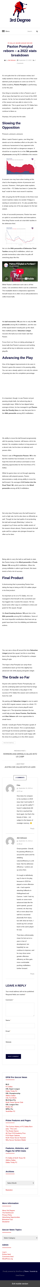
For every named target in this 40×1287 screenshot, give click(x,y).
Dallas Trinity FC (11, 1091)
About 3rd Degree (8, 1210)
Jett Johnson (12, 60)
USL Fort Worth (11, 1098)
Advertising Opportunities (11, 1217)
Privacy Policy (7, 1215)
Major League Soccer (24, 43)
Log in (4, 1252)
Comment (10, 1000)
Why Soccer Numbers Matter (16, 1140)
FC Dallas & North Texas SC (15, 1158)
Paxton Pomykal (9, 742)
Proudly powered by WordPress (13, 1271)
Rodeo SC (9, 1107)
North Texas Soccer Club (14, 1102)
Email (8, 1031)
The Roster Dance (12, 1131)
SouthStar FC (10, 1111)
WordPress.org (7, 1259)
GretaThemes (20, 1275)
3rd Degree (20, 20)
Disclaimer (6, 1222)
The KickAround (7, 1213)
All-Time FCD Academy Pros (16, 1133)
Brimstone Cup (7, 1219)
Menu (7, 31)
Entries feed (6, 1254)
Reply (32, 828)
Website (8, 1042)
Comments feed (7, 1256)
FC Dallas (11, 43)
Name (8, 1020)
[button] (4, 70)
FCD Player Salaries (13, 1135)
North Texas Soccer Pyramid (16, 1138)
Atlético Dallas (11, 1095)
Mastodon (9, 1190)
